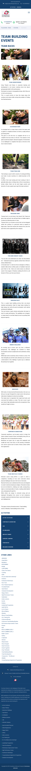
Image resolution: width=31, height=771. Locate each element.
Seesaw (4, 640)
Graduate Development (7, 591)
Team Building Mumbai (7, 652)
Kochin (3, 601)
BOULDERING (5, 564)
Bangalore (4, 562)
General (19, 7)
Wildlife (3, 658)
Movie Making (5, 611)
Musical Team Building (7, 615)
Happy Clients (5, 593)
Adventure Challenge (7, 710)
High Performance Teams (8, 595)
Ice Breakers (6, 530)
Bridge (3, 566)
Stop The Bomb (5, 650)
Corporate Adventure (9, 522)
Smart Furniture (5, 646)
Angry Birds (4, 560)
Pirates (3, 625)
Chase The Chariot (6, 570)
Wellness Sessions (8, 547)
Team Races (6, 543)
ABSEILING (4, 558)
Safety (3, 636)
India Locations (5, 599)
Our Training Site (6, 617)
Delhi (3, 575)
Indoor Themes (7, 534)
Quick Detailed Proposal (7, 725)
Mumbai (4, 613)
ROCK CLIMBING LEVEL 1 (7, 630)
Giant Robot (5, 589)
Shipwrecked (5, 642)
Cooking (4, 573)
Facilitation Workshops (7, 581)
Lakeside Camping (8, 538)
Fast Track (4, 583)
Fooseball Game (5, 587)
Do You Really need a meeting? (9, 740)
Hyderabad (4, 597)
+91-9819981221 (8, 22)
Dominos (4, 579)
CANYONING (5, 568)
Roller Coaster (5, 634)
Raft (3, 628)
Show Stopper (5, 644)
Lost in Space (5, 609)
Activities (13, 7)
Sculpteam (4, 638)
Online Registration (6, 728)
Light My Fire (5, 607)
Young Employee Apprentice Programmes (12, 660)
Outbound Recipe (6, 619)
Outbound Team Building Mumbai (10, 621)
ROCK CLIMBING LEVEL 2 (7, 632)
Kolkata (3, 603)
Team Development (6, 654)
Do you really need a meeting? (9, 577)
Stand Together (6, 648)
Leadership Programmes (7, 605)
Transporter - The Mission (8, 656)
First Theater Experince (7, 585)
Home (9, 28)
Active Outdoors (8, 518)
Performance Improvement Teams (10, 623)
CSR (4, 526)
